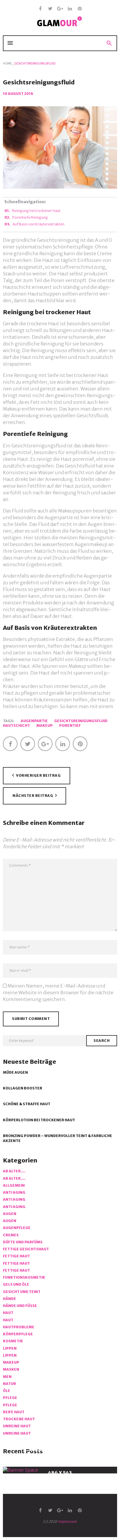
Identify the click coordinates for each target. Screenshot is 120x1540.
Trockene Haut (19, 1419)
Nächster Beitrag (33, 796)
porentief (70, 725)
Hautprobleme (18, 1327)
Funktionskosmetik (24, 1277)
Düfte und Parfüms (23, 1242)
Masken (11, 1369)
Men (7, 1376)
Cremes (11, 1235)
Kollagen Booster (22, 1088)
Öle (6, 1390)
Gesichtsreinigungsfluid (80, 721)
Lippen (10, 1348)
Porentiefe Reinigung (30, 217)
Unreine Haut (17, 1426)
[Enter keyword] (44, 1040)
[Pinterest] (79, 9)
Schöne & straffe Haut (26, 1104)
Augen (9, 1214)
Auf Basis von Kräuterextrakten (38, 224)
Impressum (67, 1521)
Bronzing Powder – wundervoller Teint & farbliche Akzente (57, 1138)
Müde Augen (15, 1072)
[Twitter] (50, 9)
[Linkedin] (70, 9)
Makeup (44, 725)
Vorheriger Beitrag (38, 776)
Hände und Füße (20, 1305)
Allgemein (14, 1185)
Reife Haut (13, 1412)
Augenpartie (34, 721)
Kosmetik (13, 1341)
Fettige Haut (16, 1256)
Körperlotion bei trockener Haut (39, 1120)
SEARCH (101, 1040)
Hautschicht (16, 725)
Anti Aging (14, 1192)
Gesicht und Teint (21, 1291)
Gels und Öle (16, 1284)
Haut (8, 1312)
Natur (9, 1383)
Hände (9, 1298)
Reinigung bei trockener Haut (36, 210)
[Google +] (60, 9)
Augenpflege (17, 1228)
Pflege (10, 1397)
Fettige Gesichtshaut (26, 1249)
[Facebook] (40, 9)
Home (7, 63)
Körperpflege (18, 1334)
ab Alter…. (14, 1171)
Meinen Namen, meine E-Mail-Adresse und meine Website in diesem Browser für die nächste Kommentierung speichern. (58, 992)
